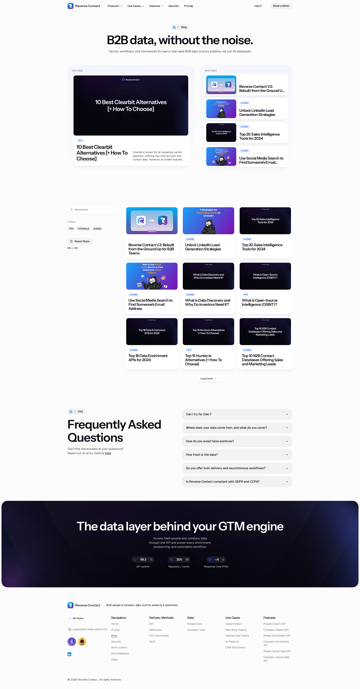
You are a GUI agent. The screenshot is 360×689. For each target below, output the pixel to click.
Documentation (120, 653)
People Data (194, 624)
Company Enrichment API (276, 643)
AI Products (232, 641)
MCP (152, 641)
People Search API (274, 624)
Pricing (115, 630)
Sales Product (233, 624)
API (151, 624)
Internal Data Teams (237, 635)
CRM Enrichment (235, 647)
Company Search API (276, 630)
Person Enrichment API (276, 635)
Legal (114, 659)
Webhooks (155, 630)
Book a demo (119, 647)
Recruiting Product (236, 630)
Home (114, 624)
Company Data (196, 630)
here (108, 453)
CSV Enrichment (158, 635)
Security (116, 641)
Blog (114, 635)
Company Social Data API (276, 659)
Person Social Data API (277, 651)
